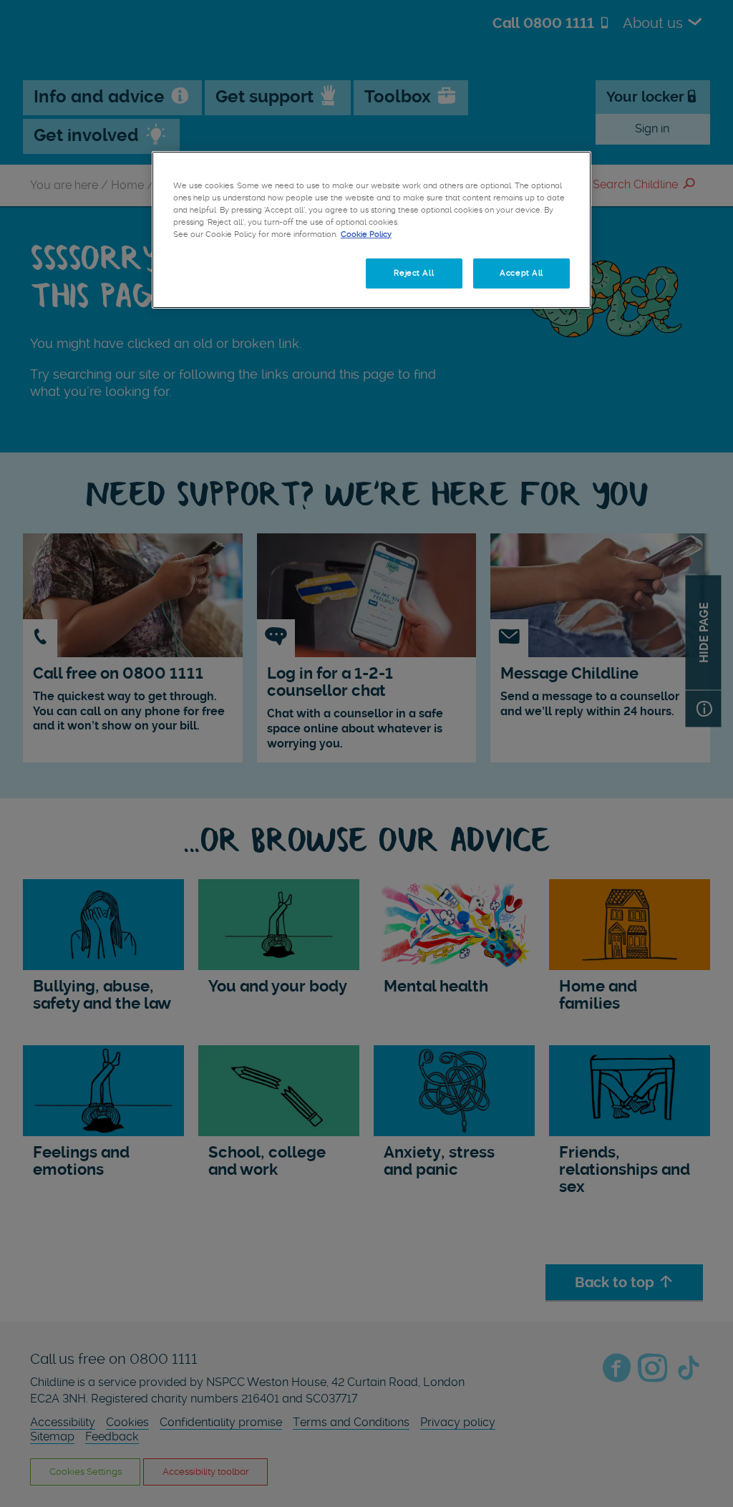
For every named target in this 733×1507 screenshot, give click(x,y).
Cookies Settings (221, 273)
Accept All (521, 273)
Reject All (414, 273)
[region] (371, 230)
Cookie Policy (366, 234)
